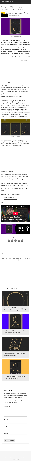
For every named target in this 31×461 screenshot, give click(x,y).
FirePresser (19, 96)
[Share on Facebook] (21, 253)
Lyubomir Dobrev (17, 13)
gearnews (9, 2)
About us (7, 458)
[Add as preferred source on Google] (4, 15)
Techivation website (9, 197)
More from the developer (10, 199)
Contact (25, 458)
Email (5, 426)
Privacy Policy (13, 458)
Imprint (20, 458)
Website (6, 433)
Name (6, 419)
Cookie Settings (15, 459)
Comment (7, 406)
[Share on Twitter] (27, 253)
